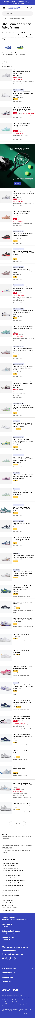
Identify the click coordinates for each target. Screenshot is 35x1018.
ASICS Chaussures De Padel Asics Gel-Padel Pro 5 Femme (23, 667)
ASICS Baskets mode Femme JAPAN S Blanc (21, 635)
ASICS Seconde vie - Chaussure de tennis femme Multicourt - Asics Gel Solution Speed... (23, 476)
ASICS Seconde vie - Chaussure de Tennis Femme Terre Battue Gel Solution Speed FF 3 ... (23, 492)
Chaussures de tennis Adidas (11, 893)
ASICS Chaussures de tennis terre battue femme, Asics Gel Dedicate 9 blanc (23, 193)
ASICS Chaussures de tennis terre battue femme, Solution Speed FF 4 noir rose (23, 252)
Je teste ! (17, 183)
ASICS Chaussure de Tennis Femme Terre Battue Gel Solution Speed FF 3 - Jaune (23, 441)
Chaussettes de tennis (8, 878)
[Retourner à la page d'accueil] (15, 8)
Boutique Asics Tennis (8, 865)
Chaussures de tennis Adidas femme (13, 885)
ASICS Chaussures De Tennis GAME (21, 751)
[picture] (6, 75)
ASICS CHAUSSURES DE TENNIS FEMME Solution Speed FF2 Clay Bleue (22, 508)
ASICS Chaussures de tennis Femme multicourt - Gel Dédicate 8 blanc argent (23, 93)
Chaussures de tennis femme (11, 868)
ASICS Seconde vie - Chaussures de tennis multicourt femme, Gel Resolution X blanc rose (23, 573)
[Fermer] (32, 2)
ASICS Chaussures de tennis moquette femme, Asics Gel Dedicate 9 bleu (21, 539)
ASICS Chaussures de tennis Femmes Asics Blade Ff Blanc (21, 717)
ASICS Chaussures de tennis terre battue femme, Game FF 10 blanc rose (23, 350)
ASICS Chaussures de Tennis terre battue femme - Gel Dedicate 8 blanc (23, 312)
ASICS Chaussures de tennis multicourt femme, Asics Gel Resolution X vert (21, 125)
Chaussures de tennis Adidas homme (13, 880)
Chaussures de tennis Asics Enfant (20, 53)
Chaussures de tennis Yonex (10, 895)
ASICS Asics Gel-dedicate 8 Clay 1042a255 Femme (23, 602)
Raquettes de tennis (8, 902)
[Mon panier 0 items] (31, 8)
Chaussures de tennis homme (11, 875)
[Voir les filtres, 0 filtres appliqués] (4, 62)
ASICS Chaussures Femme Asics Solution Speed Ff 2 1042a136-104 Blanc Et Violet (23, 686)
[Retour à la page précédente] (11, 823)
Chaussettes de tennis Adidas (11, 883)
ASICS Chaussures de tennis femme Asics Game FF (21, 767)
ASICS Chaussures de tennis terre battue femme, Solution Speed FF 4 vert (23, 328)
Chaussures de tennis (8, 888)
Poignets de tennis (7, 900)
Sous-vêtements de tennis (10, 898)
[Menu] (4, 8)
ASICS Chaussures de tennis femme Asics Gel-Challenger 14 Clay (22, 736)
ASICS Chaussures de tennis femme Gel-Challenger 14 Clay (22, 701)
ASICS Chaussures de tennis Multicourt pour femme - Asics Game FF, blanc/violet (22, 109)
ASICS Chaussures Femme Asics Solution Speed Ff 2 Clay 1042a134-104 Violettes (23, 619)
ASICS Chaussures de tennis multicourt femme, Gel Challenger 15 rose (23, 270)
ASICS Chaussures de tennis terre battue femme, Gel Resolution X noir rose (23, 235)
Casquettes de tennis (8, 905)
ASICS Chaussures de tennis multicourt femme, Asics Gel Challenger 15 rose (21, 213)
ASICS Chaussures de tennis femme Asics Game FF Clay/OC (22, 784)
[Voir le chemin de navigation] (2, 18)
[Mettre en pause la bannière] (29, 2)
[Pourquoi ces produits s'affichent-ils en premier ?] (2, 66)
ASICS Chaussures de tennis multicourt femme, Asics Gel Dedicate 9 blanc (21, 71)
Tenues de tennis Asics (9, 873)
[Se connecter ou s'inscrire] (27, 8)
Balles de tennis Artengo (9, 907)
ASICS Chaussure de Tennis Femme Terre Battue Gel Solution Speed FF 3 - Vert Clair (23, 458)
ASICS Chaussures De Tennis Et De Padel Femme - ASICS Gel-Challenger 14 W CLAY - (23, 587)
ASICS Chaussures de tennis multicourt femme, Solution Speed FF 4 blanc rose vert (23, 407)
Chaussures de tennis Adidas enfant (13, 870)
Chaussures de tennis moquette (11, 890)
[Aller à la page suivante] (24, 823)
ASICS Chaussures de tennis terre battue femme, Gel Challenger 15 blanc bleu (23, 368)
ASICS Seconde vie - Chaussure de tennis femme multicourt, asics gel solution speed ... (23, 557)
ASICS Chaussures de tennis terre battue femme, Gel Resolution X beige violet (23, 383)
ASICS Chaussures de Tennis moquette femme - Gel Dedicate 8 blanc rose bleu (23, 288)
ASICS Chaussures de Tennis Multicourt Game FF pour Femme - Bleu (23, 525)
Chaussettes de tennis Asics (10, 863)
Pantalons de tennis (8, 910)
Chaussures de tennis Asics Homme (8, 53)
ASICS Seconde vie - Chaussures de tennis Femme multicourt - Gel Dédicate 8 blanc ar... (23, 424)
